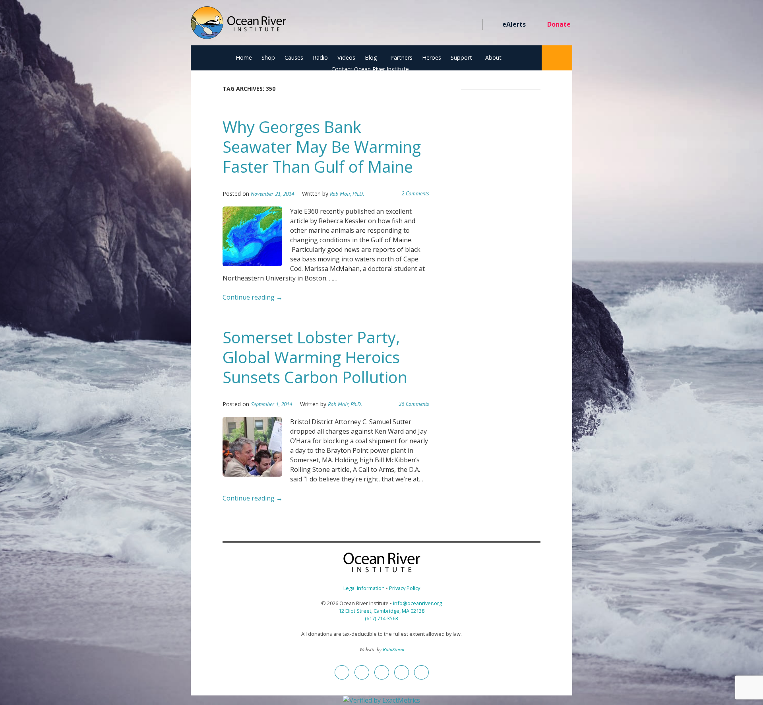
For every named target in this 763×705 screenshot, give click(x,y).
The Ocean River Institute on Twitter (415, 25)
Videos (346, 57)
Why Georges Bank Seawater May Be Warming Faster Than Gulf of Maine (322, 146)
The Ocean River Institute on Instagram (429, 25)
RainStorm (393, 649)
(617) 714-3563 (381, 618)
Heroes (431, 57)
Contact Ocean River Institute (370, 69)
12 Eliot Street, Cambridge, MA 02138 (381, 610)
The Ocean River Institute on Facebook (400, 25)
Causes (294, 57)
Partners (401, 57)
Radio (320, 57)
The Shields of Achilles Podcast (472, 25)
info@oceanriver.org (417, 603)
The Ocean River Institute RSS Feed (458, 25)
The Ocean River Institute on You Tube (443, 25)
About (493, 57)
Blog (371, 57)
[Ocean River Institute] (238, 26)
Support (461, 57)
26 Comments (414, 403)
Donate (559, 24)
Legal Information (364, 588)
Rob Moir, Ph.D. (347, 193)
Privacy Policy (404, 588)
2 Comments (415, 193)
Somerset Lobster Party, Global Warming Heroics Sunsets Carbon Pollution (315, 357)
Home (244, 57)
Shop (268, 57)
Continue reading (253, 297)
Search (557, 57)
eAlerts (514, 24)
